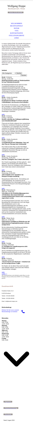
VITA (16, 31)
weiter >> (4, 274)
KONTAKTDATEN (16, 33)
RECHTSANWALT (16, 26)
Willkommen (16, 23)
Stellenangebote (16, 35)
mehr (3, 95)
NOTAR (16, 28)
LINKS (16, 38)
